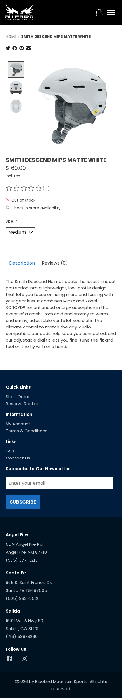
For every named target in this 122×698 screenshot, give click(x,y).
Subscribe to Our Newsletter (38, 469)
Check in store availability (36, 208)
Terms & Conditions (26, 431)
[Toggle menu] (110, 12)
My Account (18, 424)
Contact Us (18, 458)
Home (11, 36)
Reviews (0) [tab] (55, 263)
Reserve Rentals (23, 404)
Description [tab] (22, 263)
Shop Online (18, 397)
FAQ (10, 451)
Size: (11, 221)
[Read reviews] (24, 188)
